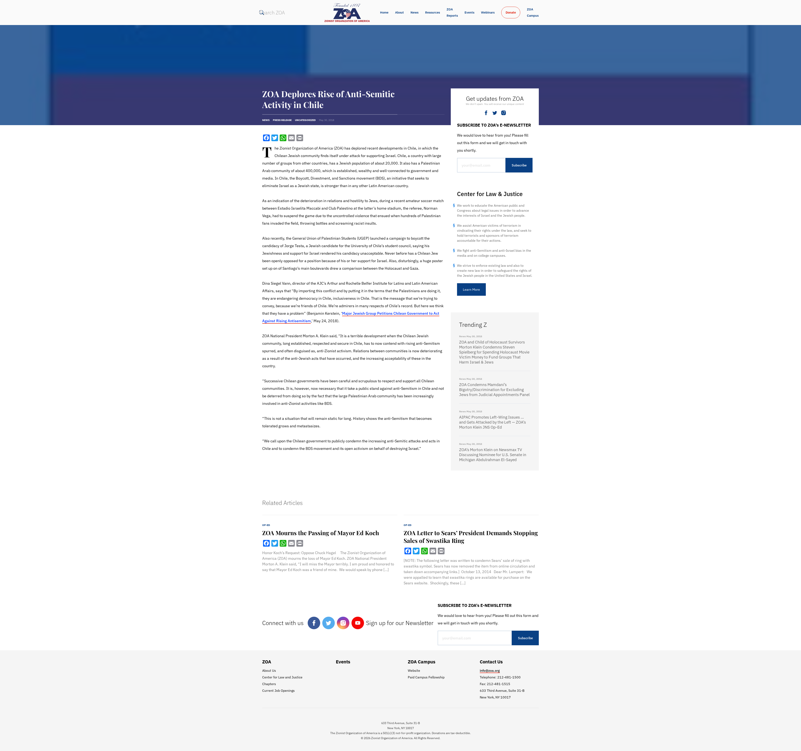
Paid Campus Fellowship (426, 677)
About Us (269, 670)
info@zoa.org (490, 670)
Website (414, 670)
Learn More (471, 289)
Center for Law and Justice (282, 677)
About (399, 12)
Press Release (282, 120)
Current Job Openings (278, 690)
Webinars (488, 12)
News (414, 12)
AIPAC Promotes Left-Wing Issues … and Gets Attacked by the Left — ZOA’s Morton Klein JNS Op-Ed (492, 422)
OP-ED (266, 525)
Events (469, 12)
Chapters (269, 684)
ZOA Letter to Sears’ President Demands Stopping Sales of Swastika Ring (471, 536)
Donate (511, 12)
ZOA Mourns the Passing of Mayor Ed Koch (320, 533)
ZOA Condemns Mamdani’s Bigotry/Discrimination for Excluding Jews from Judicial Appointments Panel (494, 389)
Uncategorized (305, 120)
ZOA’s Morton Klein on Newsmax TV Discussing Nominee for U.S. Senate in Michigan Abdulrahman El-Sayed (492, 454)
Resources (432, 12)
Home (384, 12)
